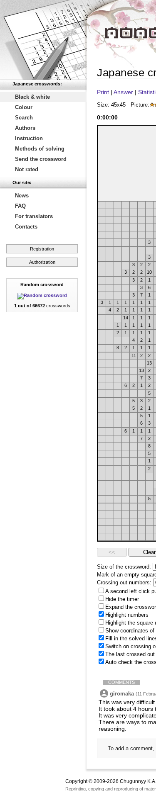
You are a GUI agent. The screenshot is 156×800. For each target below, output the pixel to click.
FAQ (20, 206)
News (22, 195)
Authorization (42, 262)
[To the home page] (43, 40)
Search (24, 117)
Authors (25, 128)
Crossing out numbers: (124, 582)
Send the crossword (41, 159)
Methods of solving (39, 149)
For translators (34, 216)
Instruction (29, 138)
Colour (23, 107)
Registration (42, 248)
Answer (123, 92)
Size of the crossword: (124, 567)
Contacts (26, 227)
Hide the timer (122, 599)
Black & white (32, 97)
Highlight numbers (127, 615)
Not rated (26, 169)
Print (103, 92)
